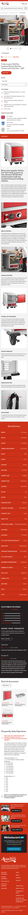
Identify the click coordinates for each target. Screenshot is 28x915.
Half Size (4, 84)
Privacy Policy (20, 888)
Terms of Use (19, 885)
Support (18, 877)
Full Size (4, 81)
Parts (17, 872)
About (17, 875)
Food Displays (5, 881)
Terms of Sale (20, 895)
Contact (18, 880)
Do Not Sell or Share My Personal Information (21, 900)
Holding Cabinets (13, 12)
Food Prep (4, 888)
